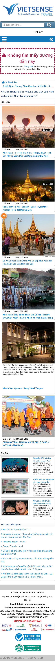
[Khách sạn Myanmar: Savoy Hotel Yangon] (28, 342)
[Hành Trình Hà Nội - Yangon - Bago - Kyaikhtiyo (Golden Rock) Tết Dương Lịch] (28, 181)
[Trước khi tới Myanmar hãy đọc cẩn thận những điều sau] (15, 486)
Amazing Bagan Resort (14, 541)
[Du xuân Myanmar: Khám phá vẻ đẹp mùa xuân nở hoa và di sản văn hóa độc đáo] (28, 235)
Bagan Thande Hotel (13, 546)
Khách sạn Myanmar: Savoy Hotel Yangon (23, 388)
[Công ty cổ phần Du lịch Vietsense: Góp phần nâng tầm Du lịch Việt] (15, 464)
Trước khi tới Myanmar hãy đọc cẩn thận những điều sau (43, 482)
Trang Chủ (27, 10)
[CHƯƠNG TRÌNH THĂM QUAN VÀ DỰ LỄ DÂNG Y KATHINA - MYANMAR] (28, 416)
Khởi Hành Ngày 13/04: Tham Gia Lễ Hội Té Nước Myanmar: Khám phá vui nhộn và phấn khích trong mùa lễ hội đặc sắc (28, 318)
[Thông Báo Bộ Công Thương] (28, 642)
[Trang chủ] (3, 82)
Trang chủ (28, 66)
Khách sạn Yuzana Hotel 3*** (17, 529)
